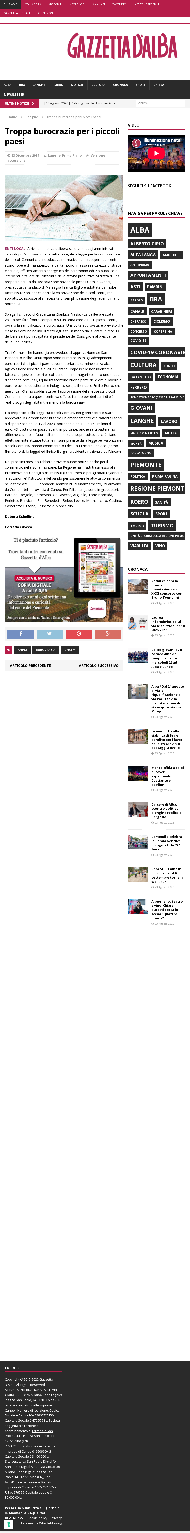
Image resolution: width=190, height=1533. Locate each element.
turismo (162, 525)
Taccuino (119, 4)
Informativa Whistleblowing (41, 1523)
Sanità (161, 502)
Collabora (33, 4)
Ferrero (138, 387)
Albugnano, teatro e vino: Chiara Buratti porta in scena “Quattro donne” (167, 909)
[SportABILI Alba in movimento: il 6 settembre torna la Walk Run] (138, 879)
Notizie (77, 85)
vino (160, 545)
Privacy (56, 1518)
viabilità (139, 545)
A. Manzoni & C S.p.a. (22, 1513)
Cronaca (120, 85)
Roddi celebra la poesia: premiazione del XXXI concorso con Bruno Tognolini (166, 589)
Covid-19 (138, 340)
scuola (139, 514)
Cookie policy (37, 1518)
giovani (141, 407)
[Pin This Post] (79, 634)
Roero (58, 85)
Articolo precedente (30, 665)
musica (155, 443)
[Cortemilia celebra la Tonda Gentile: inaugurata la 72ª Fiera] (138, 846)
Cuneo (169, 366)
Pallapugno (141, 453)
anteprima (139, 265)
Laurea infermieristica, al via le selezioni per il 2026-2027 (168, 623)
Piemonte (145, 464)
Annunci (99, 4)
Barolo (136, 300)
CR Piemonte (47, 13)
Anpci (22, 650)
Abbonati (55, 4)
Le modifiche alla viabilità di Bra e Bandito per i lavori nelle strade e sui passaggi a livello (167, 739)
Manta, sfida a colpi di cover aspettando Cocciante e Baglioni (167, 776)
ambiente (171, 255)
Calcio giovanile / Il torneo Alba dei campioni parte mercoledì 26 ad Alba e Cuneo (166, 658)
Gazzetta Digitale (17, 13)
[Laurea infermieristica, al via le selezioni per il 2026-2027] (138, 627)
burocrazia (45, 650)
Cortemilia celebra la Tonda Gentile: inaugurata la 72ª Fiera (166, 842)
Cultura (98, 85)
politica (137, 476)
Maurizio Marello (144, 433)
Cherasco (138, 321)
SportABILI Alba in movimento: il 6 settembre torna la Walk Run (167, 875)
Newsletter (14, 94)
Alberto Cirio (147, 244)
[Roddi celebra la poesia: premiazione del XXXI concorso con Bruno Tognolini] (138, 590)
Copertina (163, 331)
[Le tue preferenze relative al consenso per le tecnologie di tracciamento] (8, 1524)
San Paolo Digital (39, 1461)
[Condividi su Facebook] (20, 634)
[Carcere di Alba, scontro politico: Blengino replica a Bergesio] (138, 814)
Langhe (39, 85)
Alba (7, 85)
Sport (141, 85)
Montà (136, 443)
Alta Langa (143, 254)
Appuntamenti (148, 275)
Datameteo (140, 377)
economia (168, 376)
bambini (155, 286)
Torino (137, 526)
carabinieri (161, 311)
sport (161, 514)
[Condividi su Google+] (108, 634)
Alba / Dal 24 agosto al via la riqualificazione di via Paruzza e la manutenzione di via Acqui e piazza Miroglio (167, 698)
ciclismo (161, 321)
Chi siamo (11, 4)
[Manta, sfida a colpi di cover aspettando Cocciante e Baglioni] (138, 777)
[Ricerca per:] (160, 103)
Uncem (69, 650)
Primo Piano (72, 155)
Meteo (171, 432)
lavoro (169, 421)
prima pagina (165, 476)
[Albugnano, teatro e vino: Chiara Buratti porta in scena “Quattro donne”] (138, 911)
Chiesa (158, 85)
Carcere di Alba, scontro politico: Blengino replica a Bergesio (166, 810)
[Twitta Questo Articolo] (50, 634)
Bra (22, 85)
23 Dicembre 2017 (25, 155)
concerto (138, 331)
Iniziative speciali (146, 4)
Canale (137, 311)
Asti (135, 287)
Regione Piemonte (158, 488)
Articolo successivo (99, 665)
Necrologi (77, 4)
